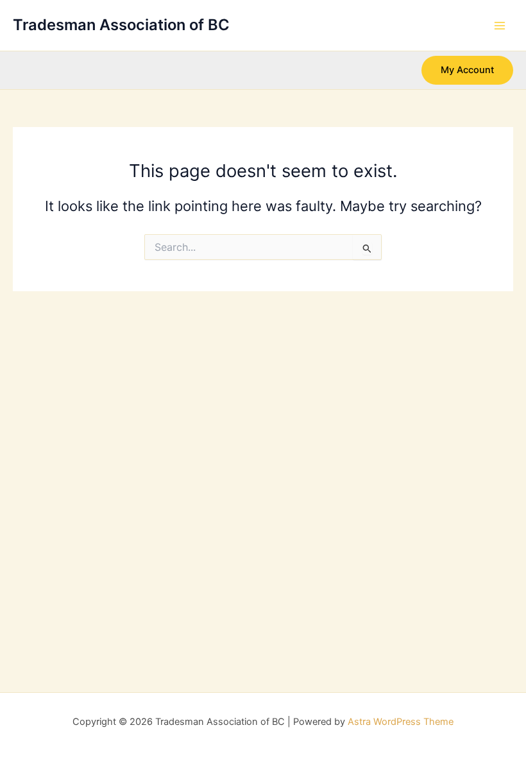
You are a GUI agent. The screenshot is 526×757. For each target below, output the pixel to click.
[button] (467, 70)
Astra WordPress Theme (401, 721)
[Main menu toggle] (499, 25)
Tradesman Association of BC (121, 24)
